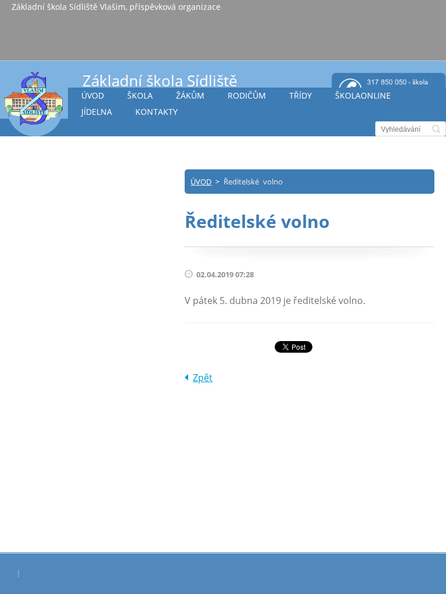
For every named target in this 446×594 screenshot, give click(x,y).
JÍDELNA (96, 111)
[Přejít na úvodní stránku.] (34, 103)
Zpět (203, 377)
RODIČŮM (247, 95)
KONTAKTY (156, 111)
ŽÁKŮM (190, 95)
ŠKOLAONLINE (363, 95)
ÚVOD (92, 95)
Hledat (436, 128)
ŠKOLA (140, 95)
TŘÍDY (300, 95)
